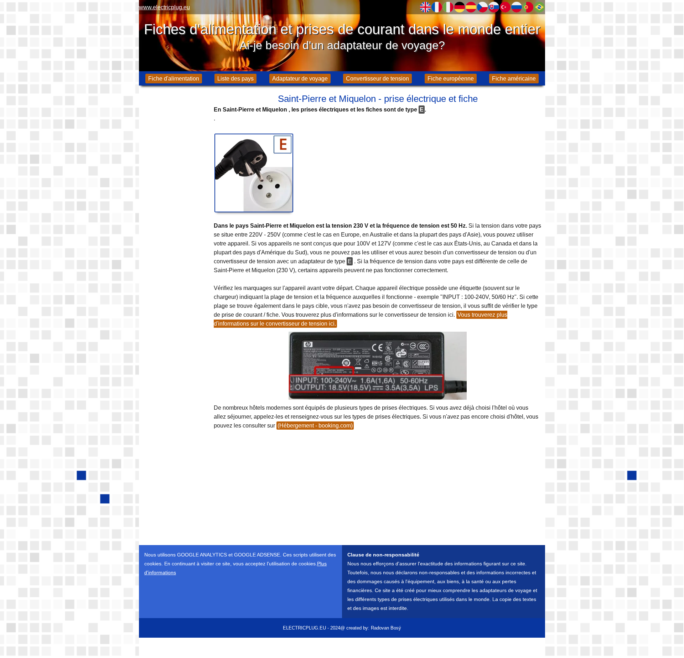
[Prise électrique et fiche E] (253, 173)
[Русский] (516, 7)
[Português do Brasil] (539, 7)
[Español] (471, 7)
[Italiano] (448, 7)
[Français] (436, 7)
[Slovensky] (493, 7)
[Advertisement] (174, 203)
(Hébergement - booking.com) (315, 426)
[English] (425, 7)
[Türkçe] (505, 7)
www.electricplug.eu (164, 7)
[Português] (528, 7)
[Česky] (482, 7)
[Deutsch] (459, 7)
